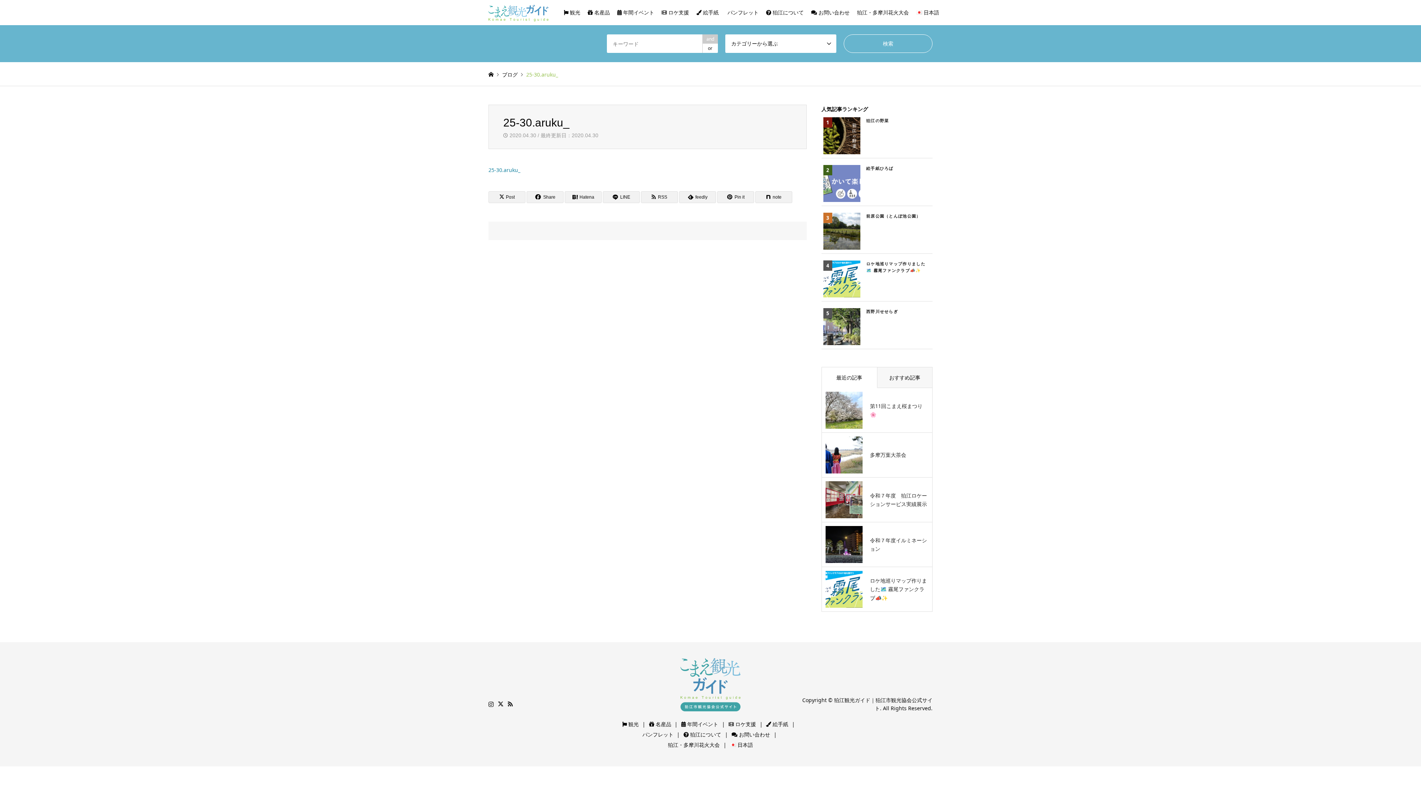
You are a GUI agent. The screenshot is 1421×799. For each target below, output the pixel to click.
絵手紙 (710, 12)
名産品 (601, 12)
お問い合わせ (833, 12)
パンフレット (742, 12)
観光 (574, 12)
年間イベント (638, 12)
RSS (510, 704)
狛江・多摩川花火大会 (883, 12)
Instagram (491, 704)
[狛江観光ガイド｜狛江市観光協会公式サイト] (518, 12)
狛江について (787, 12)
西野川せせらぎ (882, 311)
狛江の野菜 (877, 120)
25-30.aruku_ (504, 169)
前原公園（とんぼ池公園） (893, 216)
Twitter (500, 704)
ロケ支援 (678, 12)
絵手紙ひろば (880, 168)
